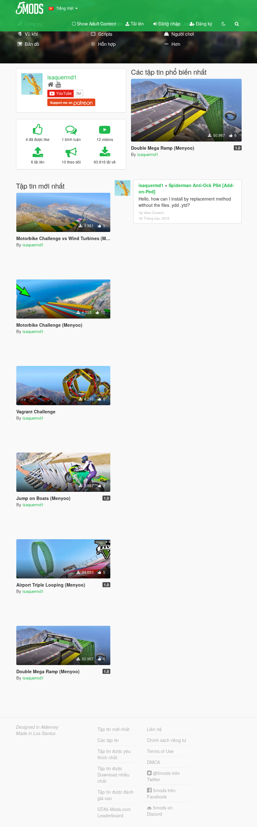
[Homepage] (50, 84)
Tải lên (136, 23)
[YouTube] (58, 84)
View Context (154, 212)
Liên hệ (154, 729)
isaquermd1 (62, 77)
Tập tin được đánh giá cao (115, 795)
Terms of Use (160, 751)
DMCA (153, 762)
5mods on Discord (160, 810)
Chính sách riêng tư (166, 740)
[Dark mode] (223, 23)
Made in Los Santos (35, 733)
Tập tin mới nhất (113, 729)
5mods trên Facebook (161, 793)
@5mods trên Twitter (163, 776)
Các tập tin (108, 740)
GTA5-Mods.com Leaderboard (114, 812)
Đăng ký (203, 23)
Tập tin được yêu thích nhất (114, 754)
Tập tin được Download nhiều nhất (113, 774)
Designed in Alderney (37, 727)
